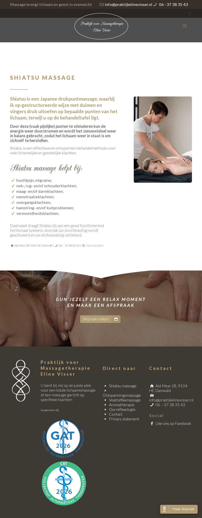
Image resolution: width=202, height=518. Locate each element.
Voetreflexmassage (125, 400)
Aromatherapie (121, 404)
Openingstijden (95, 245)
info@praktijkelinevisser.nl (128, 4)
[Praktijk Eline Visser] (101, 25)
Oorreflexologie (122, 409)
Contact (116, 414)
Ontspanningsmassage (122, 395)
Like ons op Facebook (173, 423)
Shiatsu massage (123, 385)
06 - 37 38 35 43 (173, 4)
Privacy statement (124, 418)
